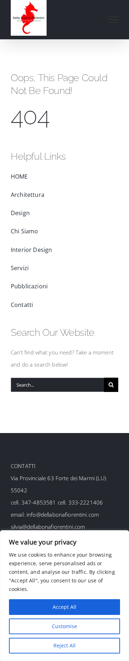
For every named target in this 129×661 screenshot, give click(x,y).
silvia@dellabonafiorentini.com (48, 526)
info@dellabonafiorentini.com (62, 514)
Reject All (64, 645)
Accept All (64, 606)
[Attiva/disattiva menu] (113, 19)
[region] (64, 595)
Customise (64, 626)
